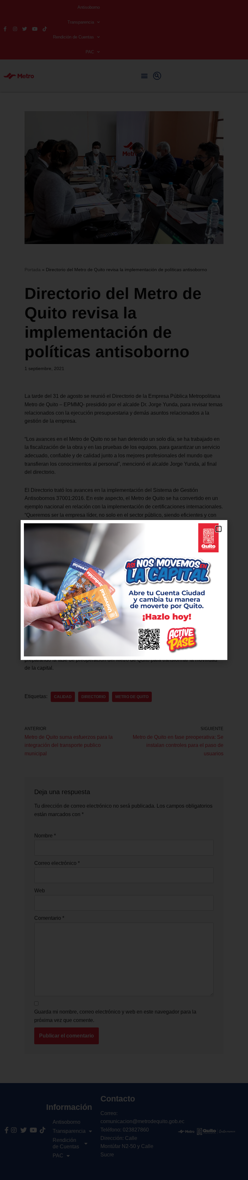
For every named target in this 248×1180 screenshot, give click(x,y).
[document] (124, 590)
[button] (218, 528)
